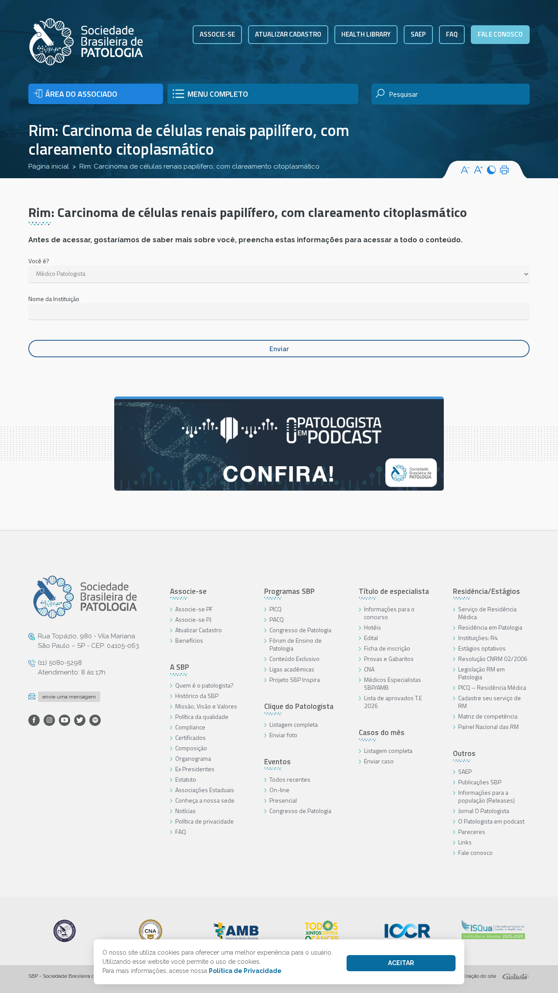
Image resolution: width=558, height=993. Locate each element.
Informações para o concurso (389, 612)
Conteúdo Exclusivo (294, 658)
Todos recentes (289, 779)
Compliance (190, 727)
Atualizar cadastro (288, 34)
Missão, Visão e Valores (206, 706)
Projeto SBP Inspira (294, 679)
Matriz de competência (487, 716)
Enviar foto (283, 734)
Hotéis (372, 627)
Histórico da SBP (196, 695)
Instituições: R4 (478, 637)
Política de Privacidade (245, 970)
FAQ (452, 34)
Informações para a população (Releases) (486, 796)
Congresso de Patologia (300, 629)
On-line (279, 789)
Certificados (190, 737)
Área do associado (81, 94)
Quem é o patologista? (204, 685)
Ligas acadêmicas (291, 669)
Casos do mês (382, 732)
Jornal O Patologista (483, 810)
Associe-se (217, 34)
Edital (371, 637)
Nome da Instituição (53, 298)
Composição (191, 747)
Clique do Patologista (298, 706)
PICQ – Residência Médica (492, 687)
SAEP (418, 34)
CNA (369, 669)
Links (465, 842)
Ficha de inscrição (387, 648)
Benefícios (189, 640)
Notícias (185, 810)
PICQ (275, 608)
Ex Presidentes (194, 768)
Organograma (193, 758)
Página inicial (48, 166)
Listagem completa (293, 724)
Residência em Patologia (490, 627)
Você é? (38, 260)
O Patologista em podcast (491, 821)
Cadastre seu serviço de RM (489, 701)
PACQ (276, 619)
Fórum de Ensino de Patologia (295, 644)
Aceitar (401, 962)
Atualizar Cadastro (198, 629)
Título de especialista (394, 591)
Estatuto (185, 779)
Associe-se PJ (193, 619)
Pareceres (471, 831)
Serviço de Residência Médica (487, 612)
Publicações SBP (479, 781)
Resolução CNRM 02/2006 (492, 658)
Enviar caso (379, 761)
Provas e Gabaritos (389, 658)
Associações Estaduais (204, 789)
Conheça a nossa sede (205, 800)
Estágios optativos (482, 648)
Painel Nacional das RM (488, 726)
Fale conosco (500, 34)
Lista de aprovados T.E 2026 (393, 701)
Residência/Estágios (486, 591)
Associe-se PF (194, 608)
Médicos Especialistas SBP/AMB (392, 683)
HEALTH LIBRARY (366, 34)
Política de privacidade (204, 821)
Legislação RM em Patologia (481, 672)
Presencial (283, 800)
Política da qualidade (201, 716)
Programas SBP (289, 591)
